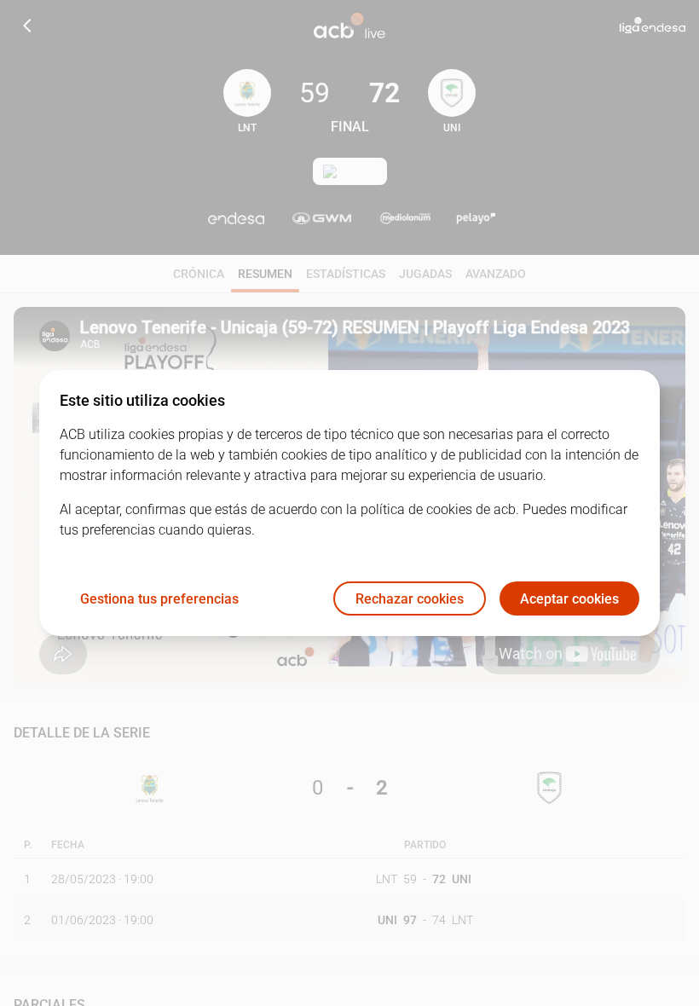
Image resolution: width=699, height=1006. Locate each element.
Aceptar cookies (569, 599)
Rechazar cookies (409, 599)
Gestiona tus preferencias (159, 599)
